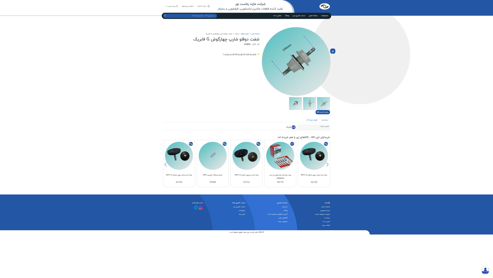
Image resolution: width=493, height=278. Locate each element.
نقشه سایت (326, 225)
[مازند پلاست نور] (312, 6)
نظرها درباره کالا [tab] (312, 120)
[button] (327, 164)
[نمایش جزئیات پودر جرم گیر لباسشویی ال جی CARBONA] (280, 156)
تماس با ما (277, 16)
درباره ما (327, 218)
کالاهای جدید (283, 218)
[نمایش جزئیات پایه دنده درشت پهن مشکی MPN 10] (314, 156)
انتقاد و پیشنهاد (187, 6)
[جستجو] (165, 16)
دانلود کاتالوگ (202, 6)
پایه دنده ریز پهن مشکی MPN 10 (246, 175)
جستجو (285, 207)
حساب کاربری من (299, 16)
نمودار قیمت (323, 112)
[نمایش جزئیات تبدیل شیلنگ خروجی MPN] (213, 156)
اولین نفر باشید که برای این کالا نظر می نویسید (240, 54)
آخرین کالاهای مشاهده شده (278, 214)
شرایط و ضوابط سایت (322, 214)
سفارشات (242, 210)
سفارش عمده (283, 221)
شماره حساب (325, 207)
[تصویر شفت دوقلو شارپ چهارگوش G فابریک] (296, 61)
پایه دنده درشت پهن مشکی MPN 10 (314, 175)
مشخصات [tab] (324, 120)
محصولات (324, 16)
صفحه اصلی (313, 16)
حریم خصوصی (325, 210)
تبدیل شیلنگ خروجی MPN (212, 175)
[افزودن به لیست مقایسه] (332, 51)
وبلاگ (287, 16)
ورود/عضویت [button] (171, 6)
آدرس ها (242, 214)
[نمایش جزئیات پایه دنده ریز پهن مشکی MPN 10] (246, 156)
